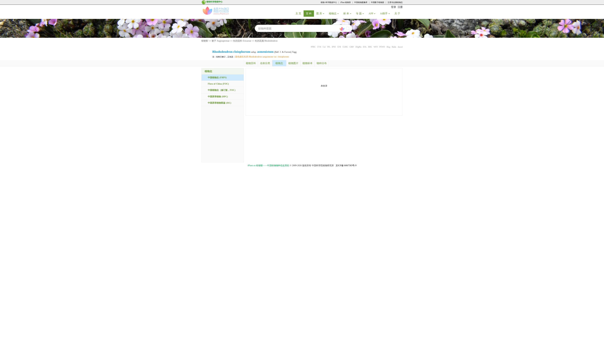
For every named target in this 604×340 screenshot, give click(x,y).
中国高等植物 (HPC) (218, 96)
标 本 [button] (346, 13)
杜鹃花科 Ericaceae (242, 41)
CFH (339, 47)
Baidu (394, 47)
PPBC (313, 47)
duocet (400, 47)
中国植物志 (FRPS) (217, 77)
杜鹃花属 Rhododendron (266, 41)
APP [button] (371, 13)
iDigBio (358, 47)
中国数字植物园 (377, 2)
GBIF (352, 47)
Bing (388, 47)
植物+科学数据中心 (329, 2)
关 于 (398, 13)
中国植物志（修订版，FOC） (222, 90)
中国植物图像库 (360, 2)
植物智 (204, 41)
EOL (365, 47)
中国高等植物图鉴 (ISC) (219, 103)
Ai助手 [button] (384, 13)
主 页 (300, 13)
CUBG (345, 47)
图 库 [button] (319, 13)
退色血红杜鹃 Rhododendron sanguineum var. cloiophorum (262, 57)
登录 (393, 7)
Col (324, 47)
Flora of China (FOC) (218, 84)
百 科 (310, 13)
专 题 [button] (359, 13)
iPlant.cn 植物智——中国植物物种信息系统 (268, 165)
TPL (328, 47)
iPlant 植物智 (345, 2)
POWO (382, 47)
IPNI (334, 47)
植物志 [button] (333, 13)
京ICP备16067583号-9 (346, 165)
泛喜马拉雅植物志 (395, 2)
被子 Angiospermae (220, 41)
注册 (400, 7)
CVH (319, 47)
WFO (376, 47)
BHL (370, 47)
